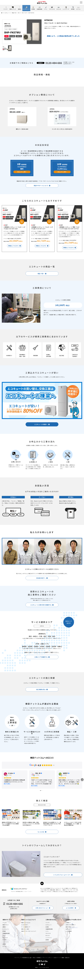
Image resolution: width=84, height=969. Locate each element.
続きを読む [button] (7, 784)
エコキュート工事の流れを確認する (40, 605)
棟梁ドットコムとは (25, 922)
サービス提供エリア (25, 927)
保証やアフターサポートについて (28, 931)
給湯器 (4, 931)
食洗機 (4, 944)
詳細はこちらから (13, 246)
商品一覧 (14, 12)
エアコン (5, 946)
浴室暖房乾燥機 (6, 933)
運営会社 (67, 957)
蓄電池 (4, 927)
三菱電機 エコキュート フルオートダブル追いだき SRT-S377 (42, 228)
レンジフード (6, 942)
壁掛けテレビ (6, 924)
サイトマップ (18, 957)
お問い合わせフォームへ (42, 908)
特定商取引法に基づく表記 (28, 957)
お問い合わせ (69, 929)
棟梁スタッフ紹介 (25, 929)
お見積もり (68, 922)
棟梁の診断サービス (70, 927)
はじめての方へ (24, 924)
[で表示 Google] (5, 774)
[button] (1, 779)
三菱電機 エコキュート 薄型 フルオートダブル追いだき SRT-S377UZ (69, 228)
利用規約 (39, 957)
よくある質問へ (70, 908)
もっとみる (41, 832)
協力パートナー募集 (59, 957)
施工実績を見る (41, 689)
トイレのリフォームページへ (61, 875)
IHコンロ (4, 939)
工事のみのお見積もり (70, 924)
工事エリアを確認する (40, 657)
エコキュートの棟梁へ (40, 424)
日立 (19, 12)
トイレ (4, 935)
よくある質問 (69, 931)
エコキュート (7, 12)
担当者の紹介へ (41, 578)
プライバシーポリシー (47, 957)
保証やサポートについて (41, 186)
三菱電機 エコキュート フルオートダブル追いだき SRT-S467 (14, 228)
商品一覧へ (41, 274)
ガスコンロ (5, 937)
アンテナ (5, 922)
